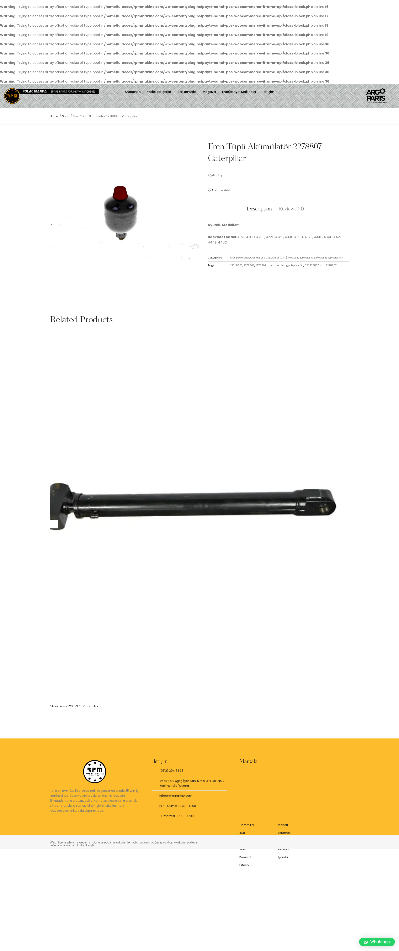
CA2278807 (311, 265)
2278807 (249, 265)
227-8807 (236, 265)
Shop (65, 116)
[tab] (259, 211)
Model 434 (322, 257)
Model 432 (308, 257)
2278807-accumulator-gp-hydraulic (279, 265)
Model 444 (337, 257)
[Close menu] (382, 13)
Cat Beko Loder (239, 257)
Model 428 (294, 257)
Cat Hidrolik (257, 257)
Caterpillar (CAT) (276, 257)
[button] (377, 942)
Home (54, 116)
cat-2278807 (328, 265)
